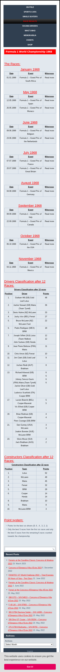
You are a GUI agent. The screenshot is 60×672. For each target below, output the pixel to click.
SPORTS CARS (30, 12)
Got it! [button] (30, 667)
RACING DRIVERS (30, 26)
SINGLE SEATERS (30, 17)
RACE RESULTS (30, 21)
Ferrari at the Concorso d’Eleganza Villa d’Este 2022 (31, 590)
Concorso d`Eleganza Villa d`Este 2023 (25, 568)
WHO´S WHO (30, 31)
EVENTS (30, 40)
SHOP (30, 45)
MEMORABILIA (30, 35)
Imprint (30, 651)
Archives (8, 641)
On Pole (30, 7)
